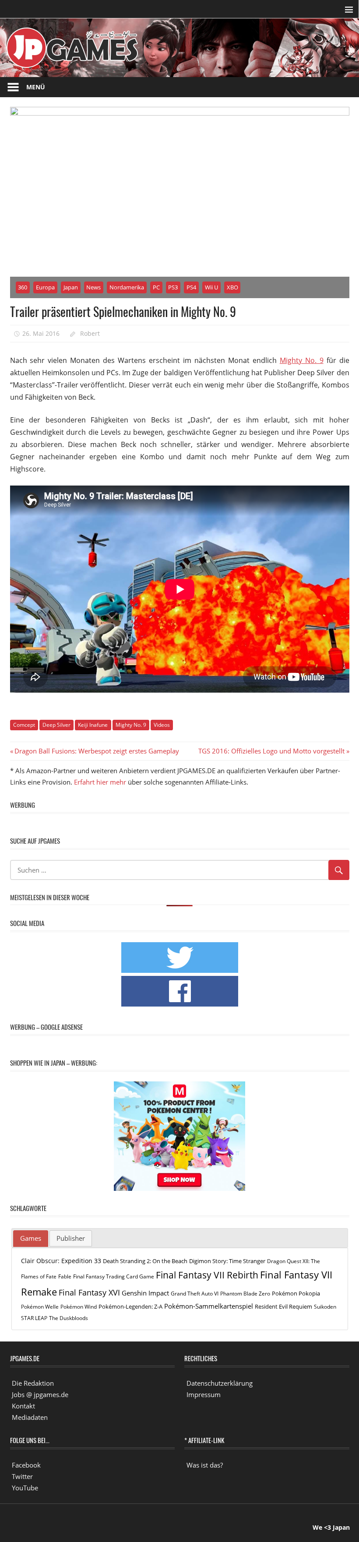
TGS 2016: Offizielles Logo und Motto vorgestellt (271, 750)
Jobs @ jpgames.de (40, 1394)
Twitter (22, 1476)
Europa (45, 287)
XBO (232, 287)
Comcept (24, 725)
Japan (70, 287)
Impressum (204, 1394)
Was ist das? (205, 1465)
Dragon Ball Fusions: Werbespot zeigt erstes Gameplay (96, 750)
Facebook (26, 1465)
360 (22, 287)
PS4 (191, 287)
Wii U (211, 287)
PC (156, 287)
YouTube (25, 1487)
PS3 (173, 287)
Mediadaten (30, 1417)
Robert (90, 333)
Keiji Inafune (93, 725)
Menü (35, 87)
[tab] (30, 1238)
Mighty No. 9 (302, 360)
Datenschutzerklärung (220, 1383)
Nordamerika (126, 287)
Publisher (70, 1238)
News (93, 287)
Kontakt (23, 1405)
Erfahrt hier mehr (100, 782)
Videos (162, 725)
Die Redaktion (33, 1383)
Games (30, 1238)
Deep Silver (56, 725)
